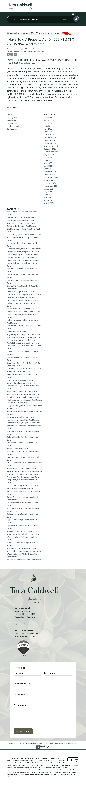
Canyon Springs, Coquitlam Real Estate (24, 254)
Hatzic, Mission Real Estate (18, 371)
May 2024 (48, 197)
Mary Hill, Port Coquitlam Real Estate (23, 394)
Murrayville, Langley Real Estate (20, 417)
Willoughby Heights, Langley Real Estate (24, 551)
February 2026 (50, 137)
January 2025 (49, 174)
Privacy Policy (44, 743)
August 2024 (49, 189)
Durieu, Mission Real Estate (18, 331)
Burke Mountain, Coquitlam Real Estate (24, 249)
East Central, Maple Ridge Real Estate (23, 337)
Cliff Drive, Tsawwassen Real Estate (22, 300)
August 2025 (49, 154)
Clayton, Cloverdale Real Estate (21, 297)
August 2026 (49, 120)
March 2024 (49, 203)
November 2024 (51, 180)
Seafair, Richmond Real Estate (20, 488)
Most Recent (49, 117)
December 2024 (51, 177)
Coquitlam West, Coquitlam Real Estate (24, 311)
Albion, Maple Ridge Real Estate (20, 220)
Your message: (21, 705)
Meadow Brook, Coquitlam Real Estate (23, 397)
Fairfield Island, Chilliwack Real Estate (23, 343)
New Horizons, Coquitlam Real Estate (23, 420)
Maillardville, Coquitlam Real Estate (22, 391)
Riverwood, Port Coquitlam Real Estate (24, 477)
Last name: (49, 673)
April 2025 (48, 166)
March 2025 (49, 169)
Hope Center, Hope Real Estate (20, 380)
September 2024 (51, 186)
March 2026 (49, 134)
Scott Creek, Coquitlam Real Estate (22, 485)
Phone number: (21, 694)
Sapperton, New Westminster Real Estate (30, 51)
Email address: (21, 683)
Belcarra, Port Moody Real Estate (21, 226)
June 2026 (48, 126)
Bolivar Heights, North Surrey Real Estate (24, 234)
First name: (19, 673)
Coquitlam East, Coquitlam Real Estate (23, 309)
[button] (16, 624)
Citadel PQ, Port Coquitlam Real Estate (24, 294)
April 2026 (48, 132)
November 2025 (51, 146)
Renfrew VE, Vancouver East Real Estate (24, 471)
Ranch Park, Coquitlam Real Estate (22, 468)
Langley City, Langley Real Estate (21, 383)
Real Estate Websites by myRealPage (63, 743)
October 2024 (50, 183)
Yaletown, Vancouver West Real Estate (24, 559)
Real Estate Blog (14, 126)
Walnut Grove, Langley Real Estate (22, 531)
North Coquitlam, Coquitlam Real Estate (24, 423)
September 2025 (51, 152)
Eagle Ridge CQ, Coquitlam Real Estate (23, 334)
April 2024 (48, 200)
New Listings (12, 120)
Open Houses (12, 123)
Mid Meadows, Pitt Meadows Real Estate (24, 400)
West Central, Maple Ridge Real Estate (24, 534)
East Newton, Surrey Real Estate (21, 340)
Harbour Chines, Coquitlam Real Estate (24, 368)
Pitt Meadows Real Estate (18, 448)
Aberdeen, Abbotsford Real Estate (22, 217)
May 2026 (48, 129)
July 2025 (48, 157)
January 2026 (49, 140)
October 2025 (50, 149)
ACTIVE (69, 14)
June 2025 (48, 160)
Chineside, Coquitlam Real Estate (21, 291)
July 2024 (48, 191)
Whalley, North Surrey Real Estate (21, 548)
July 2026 (48, 123)
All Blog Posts (12, 117)
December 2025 (51, 143)
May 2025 (48, 163)
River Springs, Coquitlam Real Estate (22, 474)
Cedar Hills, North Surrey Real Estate (23, 260)
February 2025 (50, 171)
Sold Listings (12, 129)
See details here (27, 63)
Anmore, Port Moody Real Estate (21, 223)
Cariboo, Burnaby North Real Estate (22, 257)
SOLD (77, 14)
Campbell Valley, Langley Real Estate (23, 251)
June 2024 (48, 194)
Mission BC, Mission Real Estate (20, 403)
